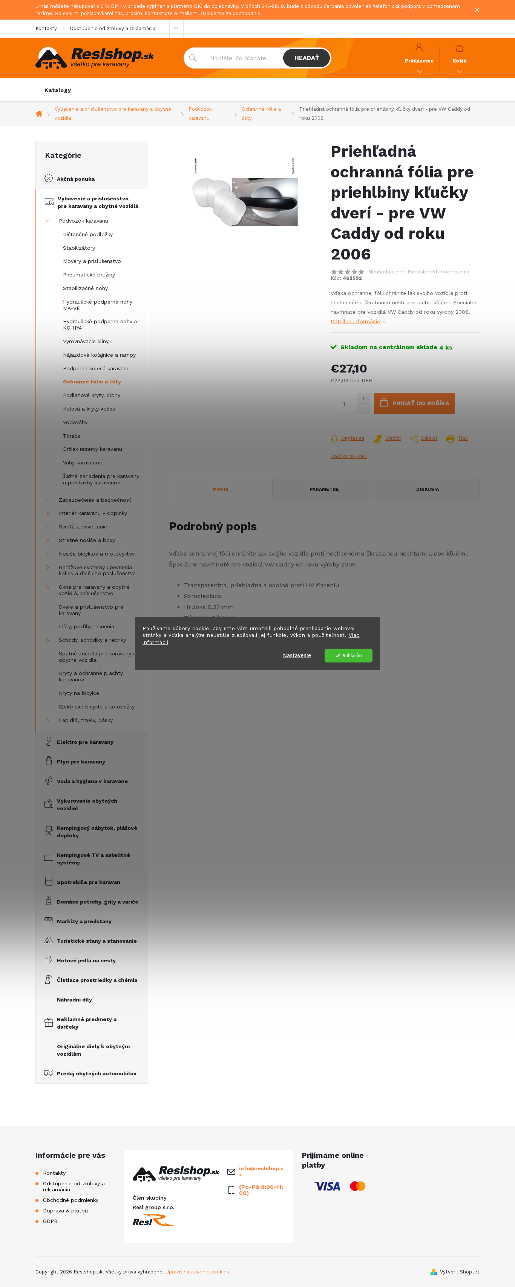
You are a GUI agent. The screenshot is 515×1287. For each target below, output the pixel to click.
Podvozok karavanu (83, 221)
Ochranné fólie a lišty (92, 382)
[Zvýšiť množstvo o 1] (363, 398)
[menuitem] (57, 90)
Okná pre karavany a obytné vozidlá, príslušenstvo (94, 590)
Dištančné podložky (88, 234)
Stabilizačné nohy (85, 288)
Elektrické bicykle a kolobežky (97, 707)
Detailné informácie (355, 321)
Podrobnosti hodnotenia (438, 272)
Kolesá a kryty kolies (89, 409)
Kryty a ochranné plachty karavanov (91, 676)
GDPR (50, 1221)
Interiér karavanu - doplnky (93, 513)
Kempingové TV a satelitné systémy (93, 859)
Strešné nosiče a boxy (87, 540)
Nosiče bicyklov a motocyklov (97, 554)
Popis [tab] (220, 489)
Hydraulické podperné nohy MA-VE (97, 305)
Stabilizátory (79, 248)
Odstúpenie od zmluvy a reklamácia (112, 28)
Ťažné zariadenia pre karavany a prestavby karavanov (101, 479)
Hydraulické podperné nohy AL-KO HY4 (103, 324)
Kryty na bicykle (79, 693)
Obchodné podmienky (70, 1200)
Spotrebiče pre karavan (88, 882)
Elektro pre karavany (85, 742)
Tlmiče (71, 436)
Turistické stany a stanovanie (97, 941)
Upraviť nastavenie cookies (197, 1272)
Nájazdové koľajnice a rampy (99, 355)
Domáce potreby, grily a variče (97, 902)
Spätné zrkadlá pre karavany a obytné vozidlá (97, 656)
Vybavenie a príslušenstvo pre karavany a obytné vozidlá (98, 202)
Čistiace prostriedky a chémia (97, 980)
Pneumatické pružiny (89, 275)
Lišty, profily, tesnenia (86, 626)
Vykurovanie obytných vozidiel (87, 804)
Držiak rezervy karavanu (92, 449)
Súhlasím (352, 655)
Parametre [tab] (324, 489)
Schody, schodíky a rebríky (92, 640)
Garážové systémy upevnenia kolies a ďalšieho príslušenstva (97, 570)
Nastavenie (297, 656)
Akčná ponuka (76, 179)
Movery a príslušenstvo (92, 261)
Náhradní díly (74, 1000)
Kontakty (46, 28)
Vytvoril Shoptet (460, 1272)
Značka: (349, 456)
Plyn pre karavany (81, 762)
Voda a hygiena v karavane (92, 781)
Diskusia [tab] (427, 489)
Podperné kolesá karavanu (96, 368)
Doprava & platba (65, 1211)
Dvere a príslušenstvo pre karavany (91, 610)
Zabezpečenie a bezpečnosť (95, 500)
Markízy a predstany (84, 921)
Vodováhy (75, 422)
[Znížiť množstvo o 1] (363, 408)
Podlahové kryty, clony (91, 395)
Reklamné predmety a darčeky (86, 1023)
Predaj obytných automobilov (96, 1073)
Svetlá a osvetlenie (83, 527)
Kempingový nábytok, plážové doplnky (97, 831)
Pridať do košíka (420, 403)
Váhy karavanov (82, 463)
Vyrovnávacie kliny (86, 341)
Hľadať (306, 57)
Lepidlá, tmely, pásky (86, 720)
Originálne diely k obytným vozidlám (93, 1050)
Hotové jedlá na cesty (86, 960)
